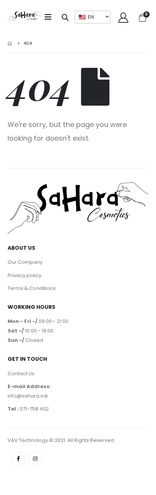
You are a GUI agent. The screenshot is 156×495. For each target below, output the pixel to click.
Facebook (18, 458)
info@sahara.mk (28, 395)
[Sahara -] (25, 17)
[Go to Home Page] (10, 43)
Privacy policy (24, 275)
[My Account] (123, 17)
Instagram (35, 458)
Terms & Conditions (32, 288)
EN (90, 16)
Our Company (25, 262)
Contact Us (21, 373)
